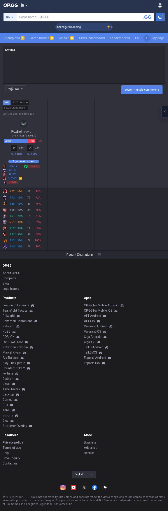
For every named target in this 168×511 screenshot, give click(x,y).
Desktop (8, 394)
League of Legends (16, 305)
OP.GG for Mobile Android (101, 305)
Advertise (90, 447)
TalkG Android (93, 347)
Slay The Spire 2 (14, 363)
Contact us (10, 463)
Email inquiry (11, 458)
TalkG (6, 410)
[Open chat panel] (164, 111)
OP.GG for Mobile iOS (98, 310)
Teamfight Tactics (15, 310)
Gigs (6, 420)
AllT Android (92, 316)
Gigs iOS (89, 342)
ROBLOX (8, 336)
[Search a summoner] (147, 17)
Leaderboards (120, 38)
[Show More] (24, 5)
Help (6, 453)
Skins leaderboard (92, 38)
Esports (8, 415)
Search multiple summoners (142, 89)
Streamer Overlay (15, 426)
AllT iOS (89, 321)
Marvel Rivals (12, 352)
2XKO (6, 384)
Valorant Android (95, 326)
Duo (5, 405)
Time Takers (11, 389)
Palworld (9, 316)
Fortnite (8, 373)
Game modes (41, 38)
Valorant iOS (92, 331)
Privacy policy (13, 442)
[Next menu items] (147, 38)
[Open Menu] (160, 5)
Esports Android (95, 357)
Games (7, 399)
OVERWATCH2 (13, 342)
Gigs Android (93, 336)
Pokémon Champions (17, 321)
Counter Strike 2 (14, 368)
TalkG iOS (90, 352)
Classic (66, 38)
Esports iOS (92, 363)
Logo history (11, 288)
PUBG (6, 331)
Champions (14, 38)
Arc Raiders (11, 357)
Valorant (8, 326)
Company (9, 278)
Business (90, 442)
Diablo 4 (8, 378)
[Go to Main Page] (11, 5)
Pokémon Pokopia (15, 347)
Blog (6, 283)
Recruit (89, 453)
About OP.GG (11, 273)
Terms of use (12, 447)
